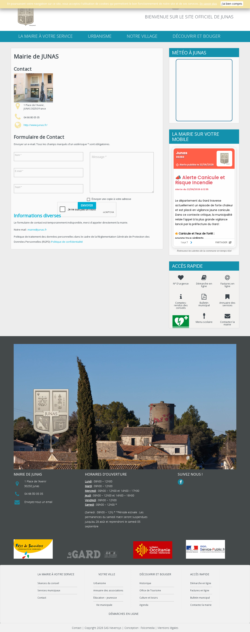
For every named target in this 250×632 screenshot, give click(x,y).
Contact (42, 597)
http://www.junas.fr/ (35, 125)
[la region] (152, 550)
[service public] (205, 549)
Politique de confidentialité (67, 241)
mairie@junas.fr (37, 229)
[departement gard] (93, 554)
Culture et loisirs (148, 597)
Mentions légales (168, 628)
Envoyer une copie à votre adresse (111, 199)
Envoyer (87, 205)
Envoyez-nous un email (38, 502)
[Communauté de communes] (33, 549)
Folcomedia (147, 628)
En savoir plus (208, 3)
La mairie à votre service (45, 36)
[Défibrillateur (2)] (180, 318)
